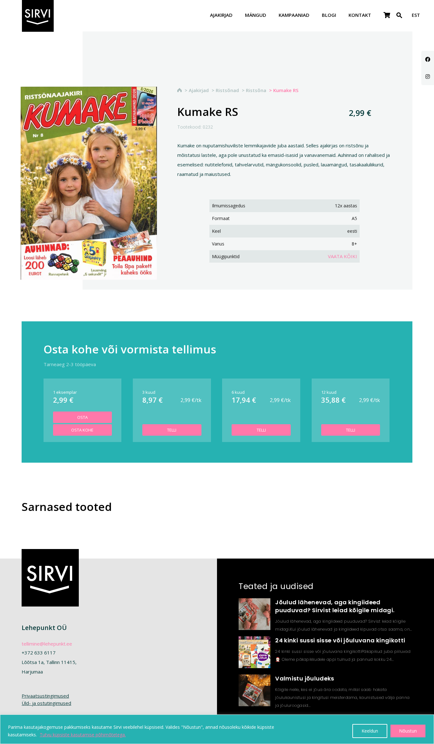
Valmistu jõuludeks (304, 678)
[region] (217, 729)
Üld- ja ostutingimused (46, 703)
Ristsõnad (227, 90)
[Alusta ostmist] (386, 15)
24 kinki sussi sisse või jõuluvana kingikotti (340, 640)
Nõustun (408, 731)
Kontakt (360, 15)
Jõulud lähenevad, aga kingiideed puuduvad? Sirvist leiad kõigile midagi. (334, 606)
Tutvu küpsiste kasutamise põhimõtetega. (83, 735)
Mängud (255, 15)
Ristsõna (256, 90)
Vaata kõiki (342, 256)
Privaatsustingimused (45, 696)
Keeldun (370, 731)
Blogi (329, 15)
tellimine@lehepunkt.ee (47, 643)
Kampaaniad (294, 15)
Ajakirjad (221, 15)
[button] (399, 19)
